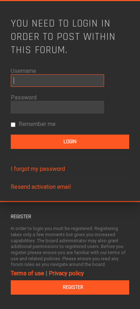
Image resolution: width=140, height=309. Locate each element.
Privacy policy (66, 273)
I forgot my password (38, 168)
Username (23, 70)
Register (73, 287)
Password (24, 97)
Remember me (36, 124)
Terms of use (27, 273)
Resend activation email (41, 186)
